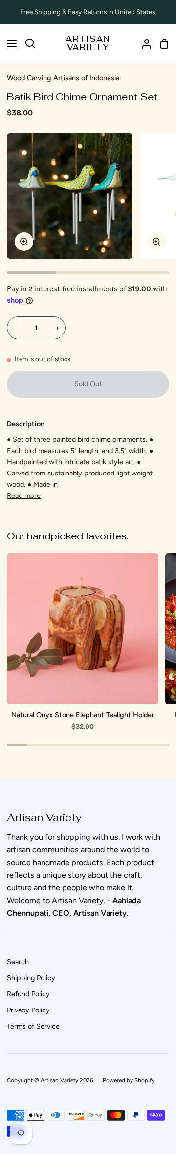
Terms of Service (33, 1026)
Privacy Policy (28, 1010)
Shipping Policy (31, 977)
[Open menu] (9, 43)
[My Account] (143, 43)
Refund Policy (28, 993)
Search (18, 961)
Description (25, 423)
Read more (24, 495)
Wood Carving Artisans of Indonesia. (64, 77)
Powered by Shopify (128, 1080)
